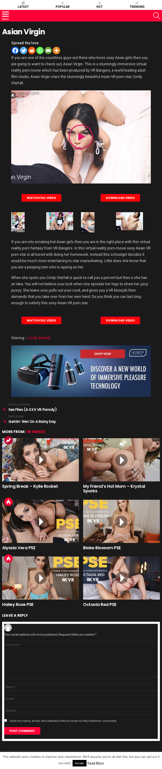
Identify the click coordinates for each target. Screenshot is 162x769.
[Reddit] (31, 50)
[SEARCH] (156, 15)
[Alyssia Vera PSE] (40, 521)
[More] (56, 50)
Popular (63, 6)
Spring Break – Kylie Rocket (30, 486)
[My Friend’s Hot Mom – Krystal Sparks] (121, 459)
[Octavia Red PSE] (121, 578)
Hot (99, 6)
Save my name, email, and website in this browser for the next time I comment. (63, 721)
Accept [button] (79, 763)
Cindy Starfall (39, 338)
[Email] (48, 50)
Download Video (120, 198)
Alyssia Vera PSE (18, 548)
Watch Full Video (41, 198)
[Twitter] (23, 50)
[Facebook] (15, 50)
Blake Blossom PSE (102, 548)
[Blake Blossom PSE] (121, 521)
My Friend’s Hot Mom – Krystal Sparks (114, 488)
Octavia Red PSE (99, 604)
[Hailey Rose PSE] (40, 578)
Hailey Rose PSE (18, 604)
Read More (95, 763)
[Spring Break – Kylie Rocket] (40, 459)
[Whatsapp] (40, 50)
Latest (23, 6)
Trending (137, 6)
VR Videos (35, 431)
